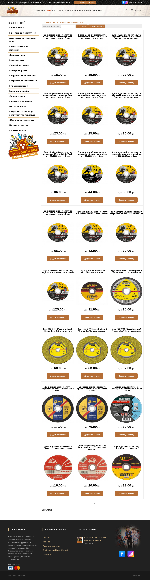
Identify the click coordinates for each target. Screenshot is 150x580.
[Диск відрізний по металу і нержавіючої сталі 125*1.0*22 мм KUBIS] (58, 408)
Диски (81, 22)
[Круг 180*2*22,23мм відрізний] (58, 350)
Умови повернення (51, 546)
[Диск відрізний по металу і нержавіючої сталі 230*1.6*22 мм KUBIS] (92, 408)
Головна (40, 10)
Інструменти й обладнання (67, 22)
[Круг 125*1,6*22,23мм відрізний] (126, 291)
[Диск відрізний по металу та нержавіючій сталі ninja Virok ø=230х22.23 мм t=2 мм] (126, 174)
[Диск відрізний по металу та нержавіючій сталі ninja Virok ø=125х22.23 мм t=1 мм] (92, 56)
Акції (140, 2)
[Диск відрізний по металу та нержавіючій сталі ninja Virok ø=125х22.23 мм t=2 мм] (92, 115)
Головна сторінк (48, 22)
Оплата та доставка (81, 10)
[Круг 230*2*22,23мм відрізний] (126, 350)
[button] (137, 10)
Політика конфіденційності (55, 550)
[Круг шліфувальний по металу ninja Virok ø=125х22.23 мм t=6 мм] (92, 232)
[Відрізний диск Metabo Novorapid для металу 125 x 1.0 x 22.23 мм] (126, 408)
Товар (66, 10)
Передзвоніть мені (86, 2)
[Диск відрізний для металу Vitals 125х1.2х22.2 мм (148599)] (58, 467)
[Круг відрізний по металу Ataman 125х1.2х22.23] (126, 467)
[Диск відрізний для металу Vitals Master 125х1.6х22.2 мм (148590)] (92, 467)
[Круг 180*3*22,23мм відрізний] (92, 350)
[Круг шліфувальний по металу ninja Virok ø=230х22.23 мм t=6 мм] (58, 291)
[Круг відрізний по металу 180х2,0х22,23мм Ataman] (92, 291)
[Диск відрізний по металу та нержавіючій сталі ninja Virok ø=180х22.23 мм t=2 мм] (92, 174)
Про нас (57, 10)
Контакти (132, 2)
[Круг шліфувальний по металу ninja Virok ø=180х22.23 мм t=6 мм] (126, 232)
